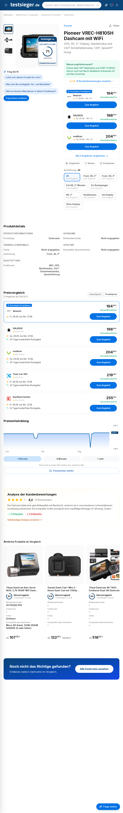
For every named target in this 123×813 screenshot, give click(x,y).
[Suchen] (98, 5)
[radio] (72, 177)
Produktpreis (111, 294)
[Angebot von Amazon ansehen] (91, 99)
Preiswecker (108, 163)
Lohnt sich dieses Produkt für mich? (23, 77)
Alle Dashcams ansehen (94, 668)
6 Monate (62, 459)
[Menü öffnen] (6, 5)
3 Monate (23, 459)
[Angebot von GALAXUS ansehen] (91, 121)
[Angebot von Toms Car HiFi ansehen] (61, 380)
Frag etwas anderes (16, 98)
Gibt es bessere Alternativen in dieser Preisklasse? (31, 91)
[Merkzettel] (111, 5)
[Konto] (117, 5)
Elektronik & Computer (27, 15)
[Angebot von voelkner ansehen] (91, 142)
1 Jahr (100, 459)
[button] (37, 46)
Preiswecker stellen (63, 470)
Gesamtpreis (95, 294)
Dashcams (69, 15)
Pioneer (68, 25)
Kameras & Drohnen (51, 15)
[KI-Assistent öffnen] (106, 5)
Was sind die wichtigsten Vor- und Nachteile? (28, 84)
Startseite (8, 15)
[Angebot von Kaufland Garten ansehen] (61, 403)
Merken (91, 163)
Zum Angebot (92, 104)
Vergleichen (74, 163)
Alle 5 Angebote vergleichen (90, 155)
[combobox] (71, 5)
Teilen (116, 25)
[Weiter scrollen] (118, 591)
